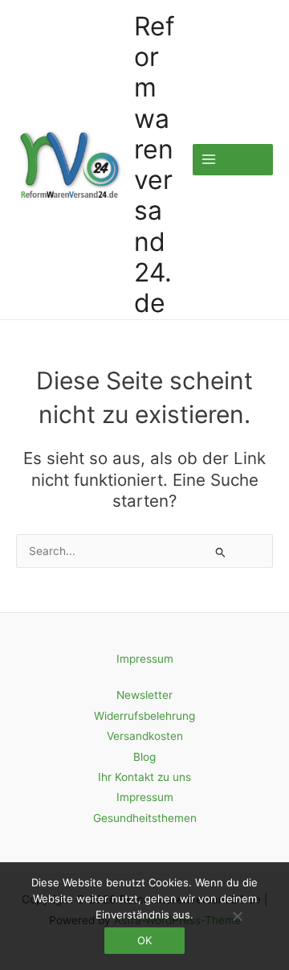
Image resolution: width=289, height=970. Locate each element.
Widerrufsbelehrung (144, 715)
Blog (144, 756)
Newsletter (144, 694)
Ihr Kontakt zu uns (144, 777)
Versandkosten (145, 736)
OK (144, 940)
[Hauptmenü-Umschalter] (233, 159)
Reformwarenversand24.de (154, 164)
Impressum (144, 658)
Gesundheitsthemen (145, 818)
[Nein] (237, 916)
